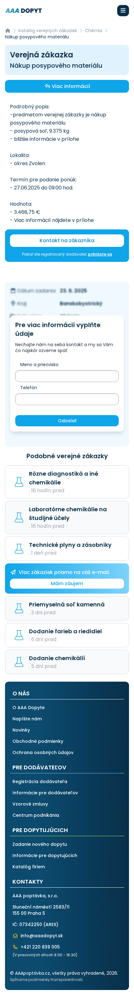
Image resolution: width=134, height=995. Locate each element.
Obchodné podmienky (37, 741)
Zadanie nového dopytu (39, 844)
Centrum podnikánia (35, 815)
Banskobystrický (81, 303)
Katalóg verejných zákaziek (47, 30)
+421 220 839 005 (39, 947)
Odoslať (67, 421)
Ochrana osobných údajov (43, 752)
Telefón (28, 388)
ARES (50, 924)
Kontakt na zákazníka (67, 240)
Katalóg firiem (28, 867)
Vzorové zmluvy (30, 804)
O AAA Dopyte (28, 707)
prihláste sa (100, 254)
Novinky (21, 730)
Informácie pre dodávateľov (45, 793)
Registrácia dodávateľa (39, 781)
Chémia (93, 30)
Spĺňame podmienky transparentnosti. (47, 979)
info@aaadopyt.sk (41, 936)
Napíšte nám (27, 719)
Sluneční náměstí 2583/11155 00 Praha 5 (40, 910)
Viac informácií (70, 86)
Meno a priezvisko (39, 364)
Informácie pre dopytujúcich (44, 855)
